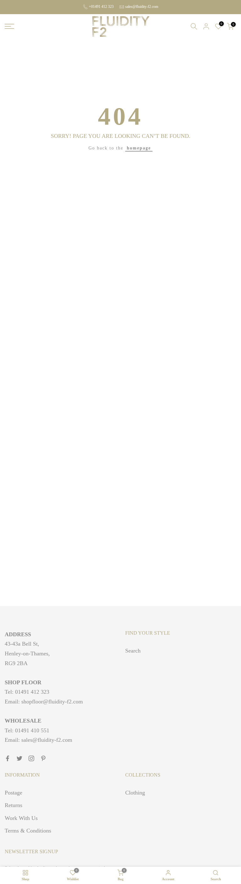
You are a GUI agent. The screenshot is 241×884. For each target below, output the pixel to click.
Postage (13, 792)
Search (133, 651)
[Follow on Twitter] (19, 758)
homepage (139, 148)
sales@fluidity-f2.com (141, 6)
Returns (13, 805)
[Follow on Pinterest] (43, 758)
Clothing (135, 792)
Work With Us (21, 818)
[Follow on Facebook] (7, 758)
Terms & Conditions (28, 830)
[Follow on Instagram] (31, 758)
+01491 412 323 (101, 6)
